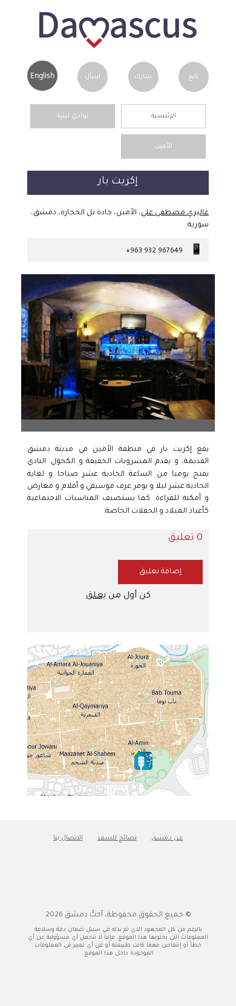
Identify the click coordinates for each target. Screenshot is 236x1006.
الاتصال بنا (68, 838)
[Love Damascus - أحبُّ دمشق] (118, 46)
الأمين (163, 146)
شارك (143, 77)
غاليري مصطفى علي (175, 213)
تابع (193, 77)
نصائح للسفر (117, 838)
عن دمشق (167, 838)
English (42, 75)
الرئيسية (163, 116)
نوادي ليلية (72, 116)
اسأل (92, 77)
